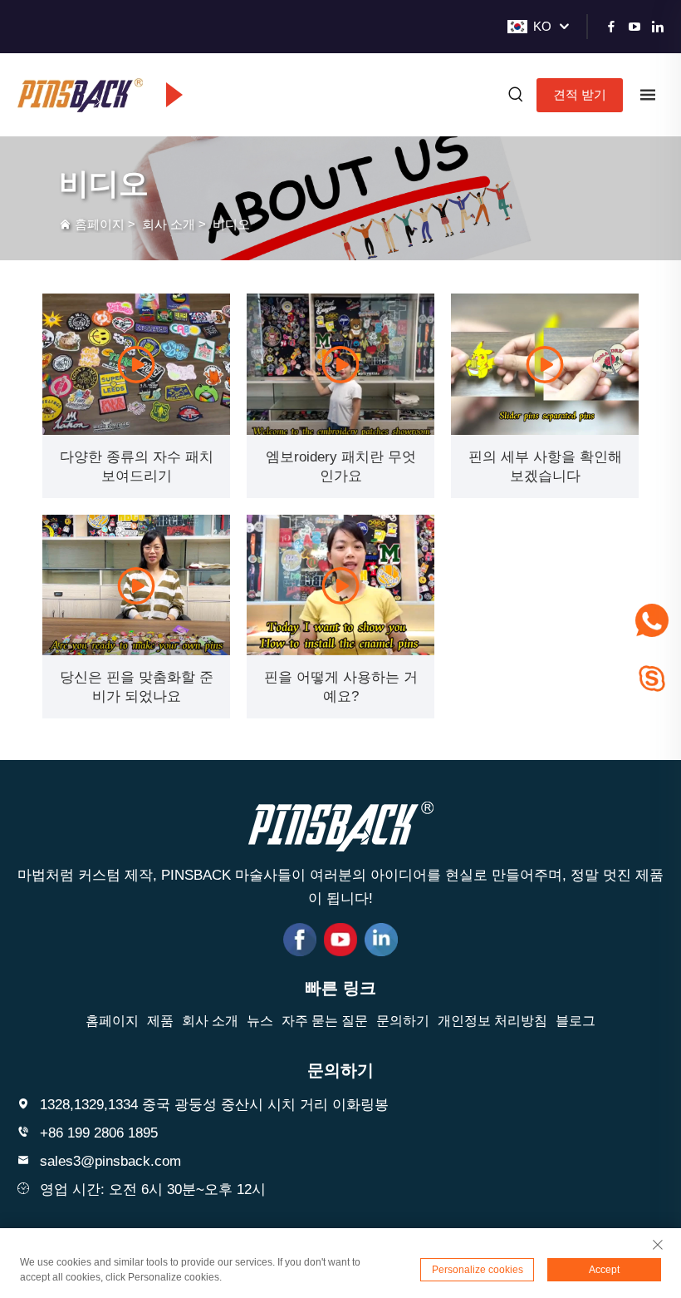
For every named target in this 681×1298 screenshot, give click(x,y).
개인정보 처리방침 (492, 1021)
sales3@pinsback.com (110, 1161)
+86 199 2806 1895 (99, 1133)
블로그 (575, 1021)
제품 (160, 1021)
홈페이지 (100, 224)
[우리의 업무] (136, 364)
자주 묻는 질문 (325, 1021)
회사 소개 (168, 224)
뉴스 (260, 1021)
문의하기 (402, 1021)
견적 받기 (579, 94)
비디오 (231, 224)
